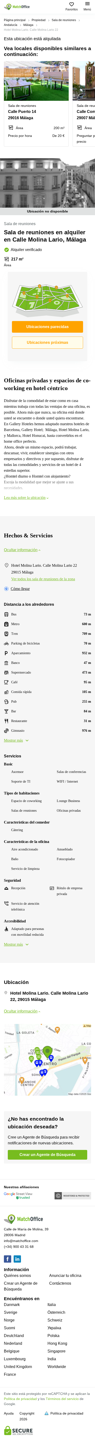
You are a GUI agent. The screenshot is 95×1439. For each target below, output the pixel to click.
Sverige (10, 1312)
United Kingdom (18, 1367)
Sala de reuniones (64, 20)
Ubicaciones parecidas (47, 327)
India (52, 1359)
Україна (54, 1328)
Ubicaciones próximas (47, 342)
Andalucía (10, 25)
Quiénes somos (17, 1276)
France (10, 1374)
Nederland (13, 1343)
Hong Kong (57, 1343)
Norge (9, 1320)
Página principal (15, 20)
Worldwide (57, 1367)
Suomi (9, 1328)
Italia (52, 1305)
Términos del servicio (62, 1399)
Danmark (12, 1305)
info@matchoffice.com (21, 1241)
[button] (63, 67)
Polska (53, 1336)
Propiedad (39, 20)
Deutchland (14, 1336)
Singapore (57, 1351)
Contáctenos (60, 1283)
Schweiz (55, 1320)
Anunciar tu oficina (65, 1276)
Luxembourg (15, 1359)
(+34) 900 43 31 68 (19, 1247)
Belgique (11, 1351)
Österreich (56, 1312)
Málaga (28, 25)
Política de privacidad (20, 1399)
